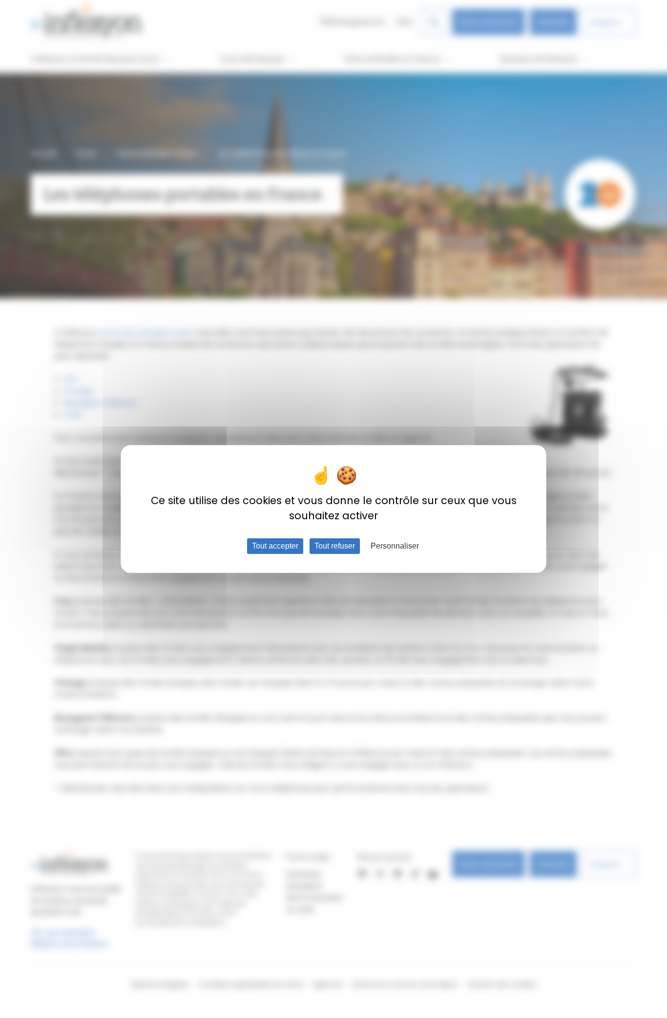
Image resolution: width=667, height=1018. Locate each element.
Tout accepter (275, 546)
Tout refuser (334, 546)
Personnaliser (395, 546)
